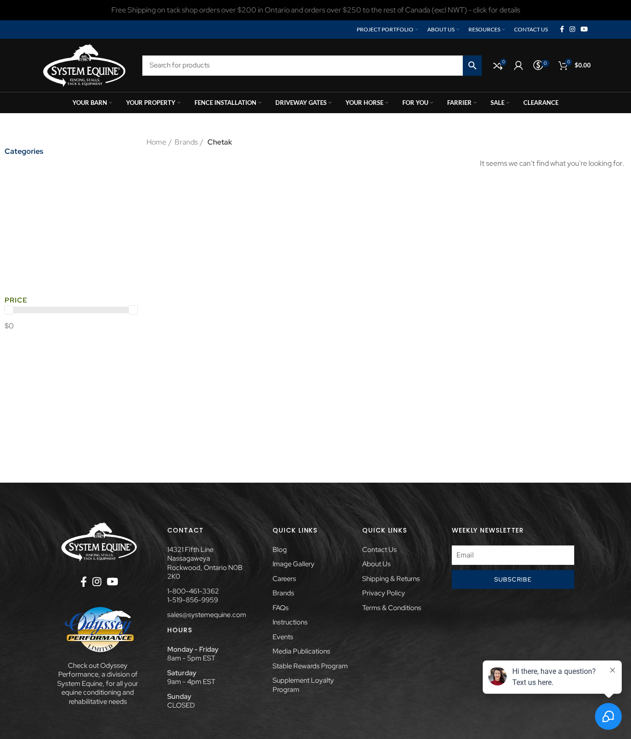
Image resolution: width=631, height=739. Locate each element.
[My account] (519, 65)
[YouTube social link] (584, 29)
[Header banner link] (315, 10)
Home (156, 142)
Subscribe (513, 579)
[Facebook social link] (562, 29)
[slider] (8, 310)
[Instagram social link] (572, 29)
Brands (186, 142)
